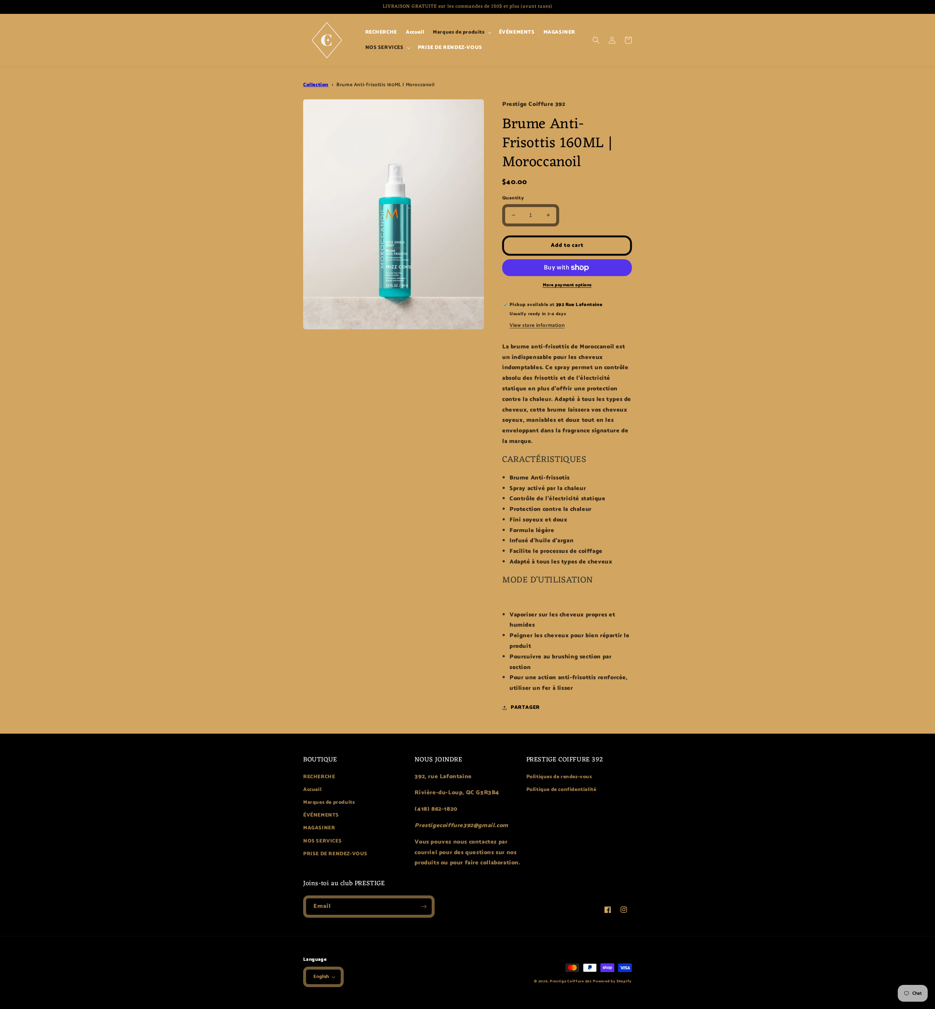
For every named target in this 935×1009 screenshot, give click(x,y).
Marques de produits (329, 802)
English (321, 977)
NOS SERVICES (322, 841)
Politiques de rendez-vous (559, 777)
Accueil (312, 790)
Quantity (513, 198)
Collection (315, 85)
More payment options (567, 285)
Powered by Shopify (612, 981)
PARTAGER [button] (525, 707)
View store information (537, 325)
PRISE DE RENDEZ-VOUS (335, 854)
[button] (461, 32)
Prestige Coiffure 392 (571, 981)
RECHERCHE (319, 777)
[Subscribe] (424, 906)
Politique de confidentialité (561, 790)
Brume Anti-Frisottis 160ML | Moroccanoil (385, 85)
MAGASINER (319, 828)
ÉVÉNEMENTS (321, 815)
